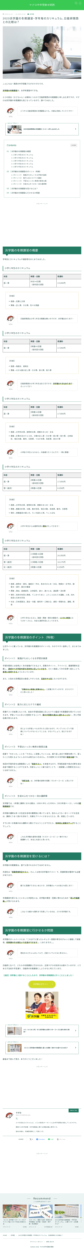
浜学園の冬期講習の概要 (21, 151)
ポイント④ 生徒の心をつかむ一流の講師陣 (30, 184)
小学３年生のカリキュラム (23, 161)
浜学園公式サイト (40, 984)
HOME (5, 1235)
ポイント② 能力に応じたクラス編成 (27, 178)
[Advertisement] (42, 222)
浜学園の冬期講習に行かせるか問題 (25, 193)
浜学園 (32, 14)
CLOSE (74, 145)
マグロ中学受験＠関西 (42, 5)
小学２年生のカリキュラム (23, 158)
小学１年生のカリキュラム (23, 155)
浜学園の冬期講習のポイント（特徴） (26, 171)
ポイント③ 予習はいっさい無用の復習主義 (30, 181)
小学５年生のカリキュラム (23, 167)
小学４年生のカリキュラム (23, 164)
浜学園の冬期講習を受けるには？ (24, 189)
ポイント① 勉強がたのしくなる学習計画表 (30, 175)
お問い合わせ (50, 1241)
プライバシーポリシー (36, 1241)
